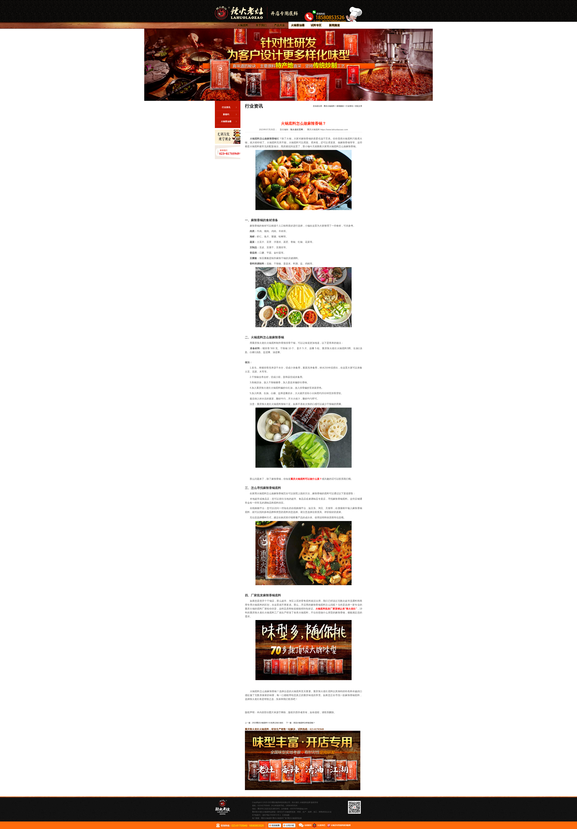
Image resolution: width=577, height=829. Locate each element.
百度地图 (285, 815)
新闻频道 (334, 25)
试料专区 (316, 25)
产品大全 (279, 25)
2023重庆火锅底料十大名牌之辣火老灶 (267, 723)
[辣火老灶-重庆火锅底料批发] (256, 13)
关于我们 (261, 25)
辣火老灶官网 (296, 129)
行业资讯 (226, 107)
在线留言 (308, 825)
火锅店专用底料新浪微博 (341, 825)
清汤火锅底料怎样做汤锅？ (304, 723)
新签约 (226, 114)
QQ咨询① (321, 825)
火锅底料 (242, 25)
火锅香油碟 (298, 25)
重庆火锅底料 (329, 106)
